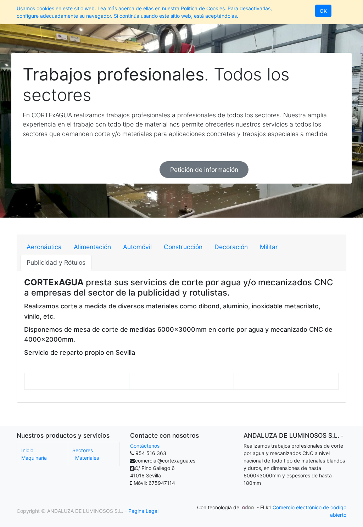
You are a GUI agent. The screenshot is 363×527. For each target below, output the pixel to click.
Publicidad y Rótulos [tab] (56, 262)
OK (323, 11)
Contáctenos (145, 446)
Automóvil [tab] (137, 247)
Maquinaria (34, 458)
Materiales (87, 458)
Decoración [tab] (231, 247)
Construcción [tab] (183, 247)
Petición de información (204, 169)
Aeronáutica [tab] (44, 247)
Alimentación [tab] (92, 247)
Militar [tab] (269, 247)
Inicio (27, 450)
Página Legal (143, 511)
